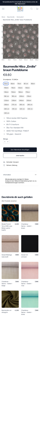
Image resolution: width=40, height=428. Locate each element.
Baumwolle (11, 17)
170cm (28, 92)
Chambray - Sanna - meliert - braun (26, 226)
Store (3, 17)
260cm (6, 104)
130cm (27, 88)
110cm (13, 88)
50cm (6, 83)
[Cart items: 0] (37, 9)
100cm (6, 88)
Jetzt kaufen (20, 155)
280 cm (21, 104)
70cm (19, 83)
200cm (21, 96)
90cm (33, 83)
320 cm (22, 109)
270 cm (14, 104)
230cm (14, 100)
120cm (20, 88)
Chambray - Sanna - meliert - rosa (26, 283)
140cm (6, 92)
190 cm (14, 96)
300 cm (6, 109)
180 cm (6, 96)
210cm (29, 96)
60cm (12, 83)
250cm (29, 100)
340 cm (6, 113)
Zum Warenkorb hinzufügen (20, 150)
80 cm (26, 83)
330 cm (30, 109)
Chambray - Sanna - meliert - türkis (26, 312)
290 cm (29, 104)
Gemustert (20, 17)
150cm (13, 92)
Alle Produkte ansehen (9, 201)
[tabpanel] (20, 42)
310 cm (14, 109)
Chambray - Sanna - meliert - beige (7, 283)
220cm (6, 100)
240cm (21, 100)
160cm (20, 92)
